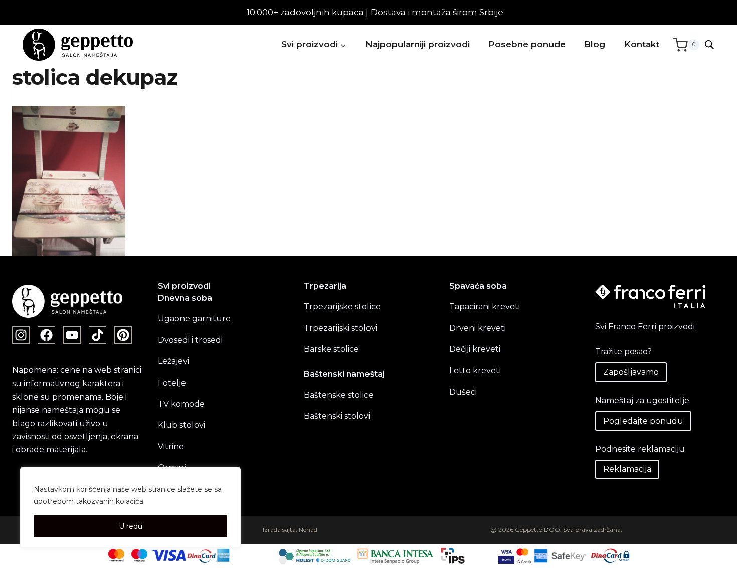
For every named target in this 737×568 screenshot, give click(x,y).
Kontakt (641, 44)
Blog (594, 44)
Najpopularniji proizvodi (417, 44)
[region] (130, 507)
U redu (130, 526)
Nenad (308, 529)
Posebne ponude (527, 44)
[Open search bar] (709, 44)
